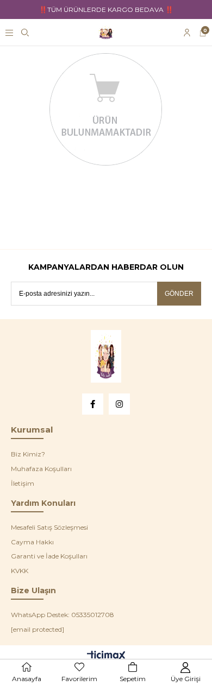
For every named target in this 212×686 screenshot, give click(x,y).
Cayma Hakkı (32, 542)
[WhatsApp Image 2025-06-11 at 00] (106, 356)
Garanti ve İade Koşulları (49, 556)
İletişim (22, 483)
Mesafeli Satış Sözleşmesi (49, 527)
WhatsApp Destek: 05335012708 (62, 615)
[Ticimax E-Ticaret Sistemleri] (106, 656)
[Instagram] (119, 404)
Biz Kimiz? (28, 454)
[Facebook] (92, 404)
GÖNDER (179, 293)
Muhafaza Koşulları (41, 469)
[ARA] (25, 32)
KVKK (19, 571)
